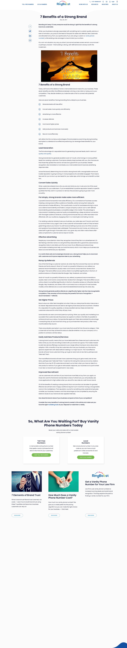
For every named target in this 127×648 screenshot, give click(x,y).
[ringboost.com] (63, 3)
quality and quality (45, 153)
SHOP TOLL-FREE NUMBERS (41, 455)
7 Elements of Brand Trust (26, 495)
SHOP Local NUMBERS (86, 457)
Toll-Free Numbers (28, 4)
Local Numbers (42, 4)
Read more (17, 515)
